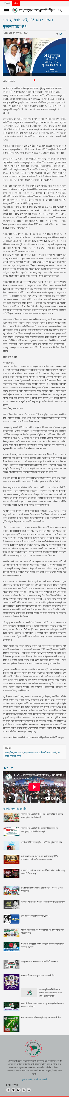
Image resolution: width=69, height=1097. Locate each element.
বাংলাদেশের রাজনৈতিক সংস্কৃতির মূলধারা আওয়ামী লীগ (41, 1017)
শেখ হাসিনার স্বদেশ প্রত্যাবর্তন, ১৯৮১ (35, 915)
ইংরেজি (7, 3)
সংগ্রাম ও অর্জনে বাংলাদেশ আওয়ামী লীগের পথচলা (39, 961)
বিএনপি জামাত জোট (48, 752)
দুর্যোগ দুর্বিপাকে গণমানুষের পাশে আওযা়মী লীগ (37, 975)
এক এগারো (18, 752)
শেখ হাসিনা (9, 752)
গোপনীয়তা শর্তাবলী (40, 1079)
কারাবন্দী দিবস (15, 756)
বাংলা (16, 3)
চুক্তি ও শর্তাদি (27, 1079)
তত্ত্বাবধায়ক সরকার (32, 752)
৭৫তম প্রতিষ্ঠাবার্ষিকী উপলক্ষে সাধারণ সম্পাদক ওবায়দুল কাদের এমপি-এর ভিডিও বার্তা (50, 992)
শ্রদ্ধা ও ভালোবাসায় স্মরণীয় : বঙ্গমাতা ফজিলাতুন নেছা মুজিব (43, 901)
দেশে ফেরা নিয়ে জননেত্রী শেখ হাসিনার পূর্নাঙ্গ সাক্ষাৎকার (41, 842)
